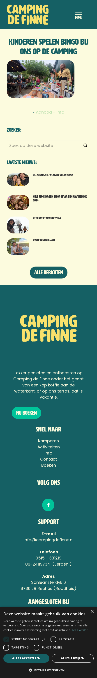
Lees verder (80, 630)
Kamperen (48, 441)
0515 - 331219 (48, 558)
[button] (48, 670)
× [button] (92, 611)
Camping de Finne (36, 15)
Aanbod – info (50, 112)
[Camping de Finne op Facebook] (48, 505)
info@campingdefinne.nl (48, 540)
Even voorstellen (44, 240)
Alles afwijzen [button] (73, 658)
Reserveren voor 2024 (47, 218)
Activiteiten (48, 447)
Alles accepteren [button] (26, 658)
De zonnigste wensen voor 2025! (53, 175)
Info (48, 453)
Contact (48, 459)
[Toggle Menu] (78, 14)
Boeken (48, 465)
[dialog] (48, 642)
